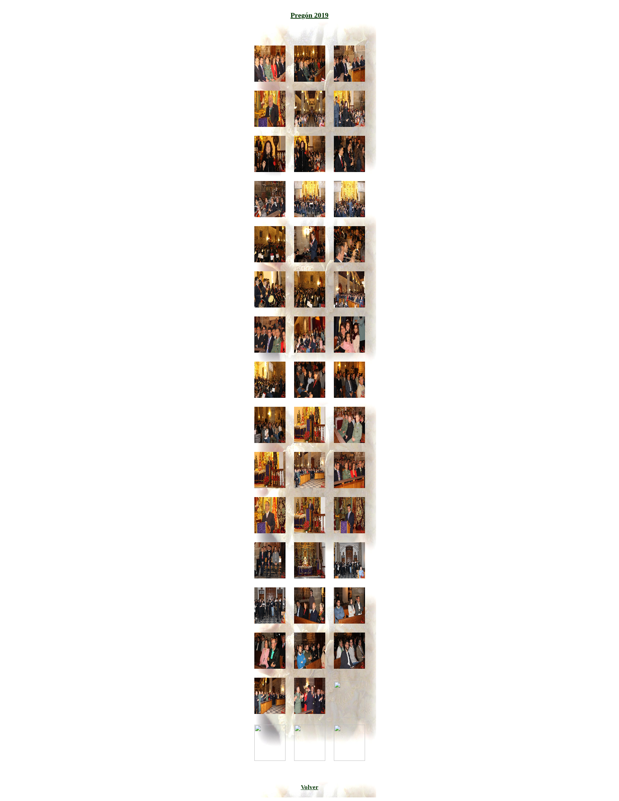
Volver (309, 787)
